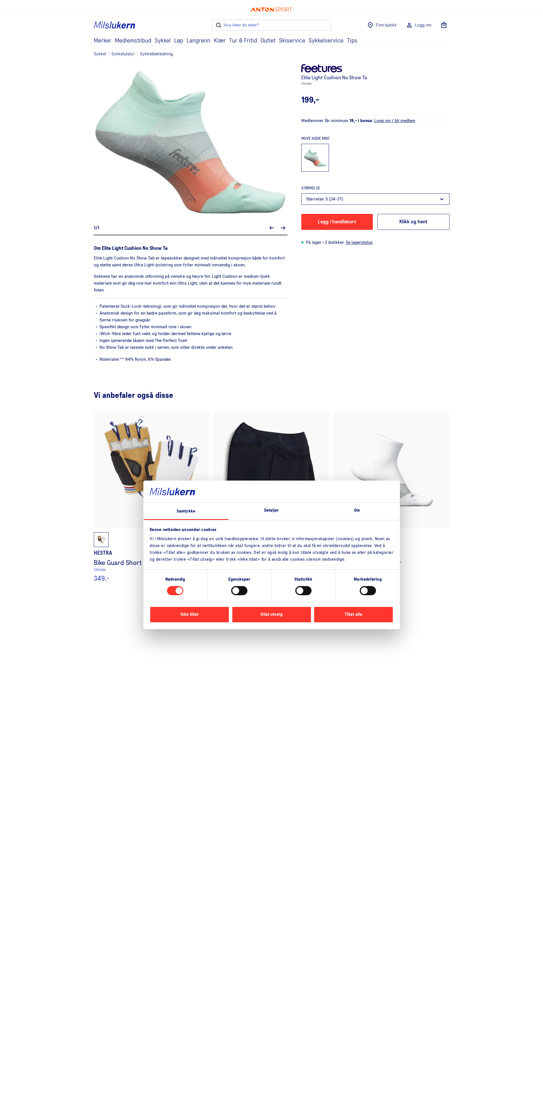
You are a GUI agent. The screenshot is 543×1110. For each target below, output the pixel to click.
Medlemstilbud (133, 41)
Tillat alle (353, 614)
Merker (102, 41)
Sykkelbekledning (156, 54)
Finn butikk (386, 25)
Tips (352, 41)
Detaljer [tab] (271, 510)
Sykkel (163, 41)
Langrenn (198, 41)
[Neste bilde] (283, 227)
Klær (220, 41)
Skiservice (292, 41)
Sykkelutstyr (123, 54)
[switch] (239, 590)
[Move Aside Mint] (315, 157)
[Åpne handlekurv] (444, 25)
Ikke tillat (189, 614)
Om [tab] (357, 510)
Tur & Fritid (243, 41)
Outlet (268, 41)
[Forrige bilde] (271, 227)
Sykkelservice (326, 41)
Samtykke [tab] (186, 511)
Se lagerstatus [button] (359, 242)
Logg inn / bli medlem (394, 120)
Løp (178, 41)
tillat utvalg (271, 614)
